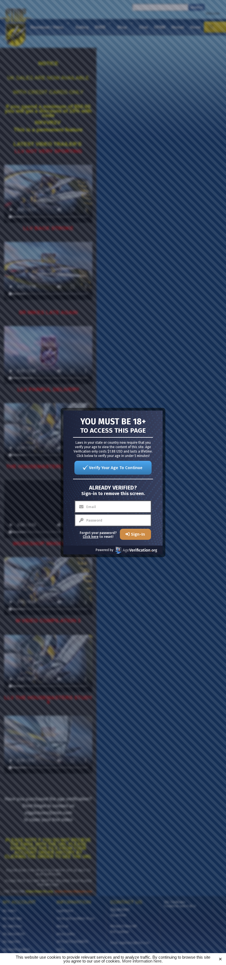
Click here (90, 537)
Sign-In (138, 534)
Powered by (104, 550)
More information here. (142, 961)
